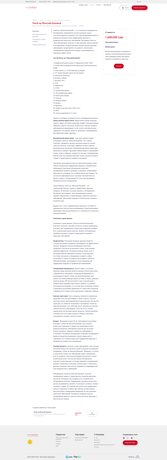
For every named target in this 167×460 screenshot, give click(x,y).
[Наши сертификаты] (30, 442)
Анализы (42, 20)
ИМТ (57, 446)
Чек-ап (49, 20)
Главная (34, 20)
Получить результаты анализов (62, 438)
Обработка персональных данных (104, 444)
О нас (96, 437)
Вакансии (97, 442)
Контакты (97, 440)
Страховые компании (81, 437)
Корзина (58, 444)
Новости (58, 441)
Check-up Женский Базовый (62, 20)
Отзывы (96, 447)
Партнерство (79, 440)
